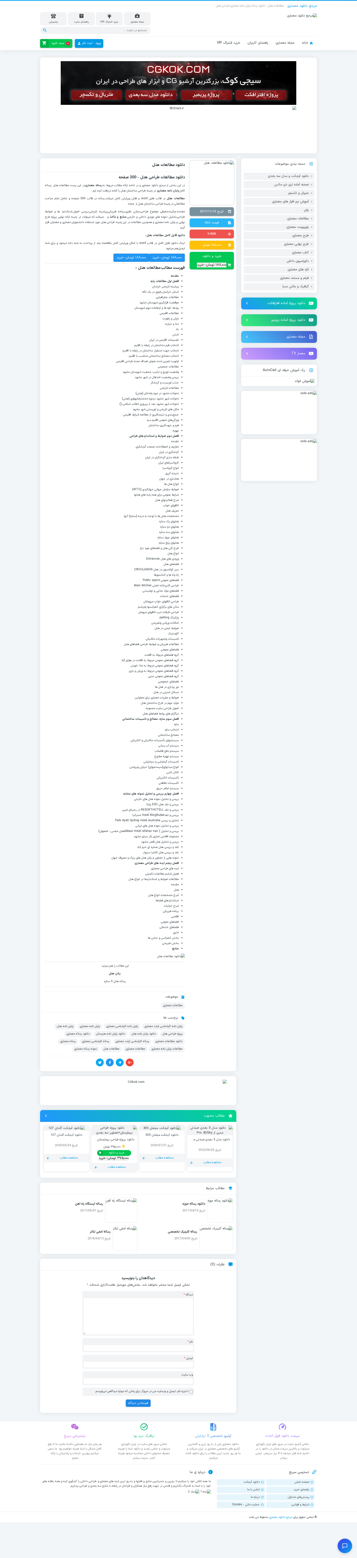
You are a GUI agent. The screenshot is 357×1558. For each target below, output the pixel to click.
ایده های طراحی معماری (165, 868)
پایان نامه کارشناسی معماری (122, 1026)
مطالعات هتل (111, 1049)
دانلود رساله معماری (78, 1034)
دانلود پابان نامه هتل (144, 1034)
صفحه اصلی (302, 1482)
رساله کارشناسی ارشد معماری (132, 1041)
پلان (306, 210)
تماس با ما (253, 1489)
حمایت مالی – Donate (246, 1504)
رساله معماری (68, 1041)
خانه (305, 42)
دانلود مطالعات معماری (168, 1041)
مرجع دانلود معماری (280, 1517)
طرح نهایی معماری (296, 244)
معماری (155, 698)
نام (190, 1342)
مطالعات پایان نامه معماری (167, 1049)
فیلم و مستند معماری (294, 278)
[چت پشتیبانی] (345, 1546)
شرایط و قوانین (300, 1504)
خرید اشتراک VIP (228, 42)
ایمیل (188, 1358)
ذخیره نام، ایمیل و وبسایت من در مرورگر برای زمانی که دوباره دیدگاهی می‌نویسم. (141, 1391)
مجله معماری (285, 42)
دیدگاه (188, 1295)
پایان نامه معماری (90, 1026)
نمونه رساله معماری (85, 1049)
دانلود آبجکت (252, 1482)
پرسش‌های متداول (298, 1497)
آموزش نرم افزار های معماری (290, 201)
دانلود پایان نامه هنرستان (110, 1034)
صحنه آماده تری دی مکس (291, 184)
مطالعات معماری (172, 1005)
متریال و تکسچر (298, 193)
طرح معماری (300, 235)
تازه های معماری (298, 269)
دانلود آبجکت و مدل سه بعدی (288, 176)
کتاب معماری (300, 252)
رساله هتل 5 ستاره (115, 981)
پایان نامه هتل (65, 1026)
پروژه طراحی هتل (172, 1034)
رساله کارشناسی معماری (95, 1041)
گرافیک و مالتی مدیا (295, 286)
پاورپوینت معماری (297, 227)
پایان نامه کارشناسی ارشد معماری (163, 1026)
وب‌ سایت (187, 1375)
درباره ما (255, 1497)
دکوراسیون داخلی (298, 261)
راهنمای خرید (301, 1489)
